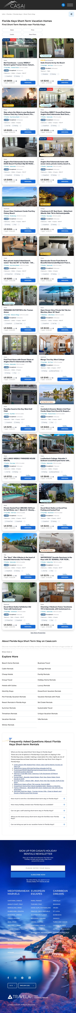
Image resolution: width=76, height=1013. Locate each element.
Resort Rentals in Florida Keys (14, 702)
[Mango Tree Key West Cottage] (56, 345)
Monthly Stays (7, 691)
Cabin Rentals (7, 669)
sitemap (11, 952)
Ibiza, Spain (12, 922)
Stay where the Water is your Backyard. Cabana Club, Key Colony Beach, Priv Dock (19, 113)
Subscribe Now (38, 875)
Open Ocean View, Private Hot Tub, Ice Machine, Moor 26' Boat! (56, 311)
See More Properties (38, 633)
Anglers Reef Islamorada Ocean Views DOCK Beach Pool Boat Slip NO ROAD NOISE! (19, 163)
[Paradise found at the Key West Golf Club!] (19, 394)
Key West (7, 67)
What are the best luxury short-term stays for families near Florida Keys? (35, 817)
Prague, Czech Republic (40, 911)
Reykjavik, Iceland (38, 918)
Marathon (44, 314)
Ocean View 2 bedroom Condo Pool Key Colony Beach (19, 212)
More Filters (32, 34)
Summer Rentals (9, 708)
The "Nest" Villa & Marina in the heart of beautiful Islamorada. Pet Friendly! (19, 558)
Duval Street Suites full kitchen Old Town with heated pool (17, 608)
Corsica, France (14, 932)
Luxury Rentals (44, 685)
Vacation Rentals (9, 719)
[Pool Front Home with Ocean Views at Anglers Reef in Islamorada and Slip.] (19, 345)
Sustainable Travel (45, 708)
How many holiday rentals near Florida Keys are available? (32, 804)
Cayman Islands (59, 925)
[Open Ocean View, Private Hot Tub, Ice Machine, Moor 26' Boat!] (56, 295)
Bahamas (56, 904)
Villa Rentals (43, 719)
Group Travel (7, 680)
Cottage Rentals (44, 669)
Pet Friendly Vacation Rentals (14, 697)
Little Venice (51, 314)
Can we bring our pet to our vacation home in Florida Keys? (32, 824)
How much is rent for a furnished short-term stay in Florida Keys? (34, 798)
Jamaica (56, 918)
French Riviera (14, 918)
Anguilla (56, 901)
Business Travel (44, 663)
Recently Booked (15, 940)
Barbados (57, 915)
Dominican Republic (61, 932)
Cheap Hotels (7, 674)
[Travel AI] (19, 996)
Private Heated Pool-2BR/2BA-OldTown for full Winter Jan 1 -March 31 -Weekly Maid (19, 509)
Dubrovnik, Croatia (16, 911)
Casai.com (16, 1005)
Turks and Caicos (60, 922)
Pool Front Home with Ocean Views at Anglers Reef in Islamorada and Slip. (18, 361)
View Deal (28, 82)
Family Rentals (44, 674)
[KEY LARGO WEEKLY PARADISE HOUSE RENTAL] (19, 444)
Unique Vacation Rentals (48, 714)
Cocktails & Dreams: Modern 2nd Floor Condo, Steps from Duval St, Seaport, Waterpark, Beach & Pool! (55, 410)
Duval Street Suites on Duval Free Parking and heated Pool (54, 509)
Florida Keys (13, 216)
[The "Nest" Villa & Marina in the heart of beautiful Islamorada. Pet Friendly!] (19, 543)
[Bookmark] (34, 40)
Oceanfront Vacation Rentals (49, 691)
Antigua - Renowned (61, 929)
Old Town (50, 65)
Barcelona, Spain (15, 908)
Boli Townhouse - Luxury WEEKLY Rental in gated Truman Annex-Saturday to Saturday (19, 64)
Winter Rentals (8, 725)
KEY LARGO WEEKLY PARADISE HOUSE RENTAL (19, 459)
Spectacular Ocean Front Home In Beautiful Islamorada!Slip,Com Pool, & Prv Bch (55, 262)
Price (32, 30)
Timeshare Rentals (9, 714)
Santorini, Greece (15, 901)
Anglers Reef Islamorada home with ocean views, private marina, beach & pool (55, 163)
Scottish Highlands (39, 915)
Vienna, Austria (37, 922)
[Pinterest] (22, 978)
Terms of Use (44, 881)
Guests (12, 34)
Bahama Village (15, 314)
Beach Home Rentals (10, 663)
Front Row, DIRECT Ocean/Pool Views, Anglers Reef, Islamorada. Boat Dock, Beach (55, 113)
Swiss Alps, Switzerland (41, 908)
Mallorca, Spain (14, 925)
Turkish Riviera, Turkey (17, 929)
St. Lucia (56, 911)
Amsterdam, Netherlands (41, 932)
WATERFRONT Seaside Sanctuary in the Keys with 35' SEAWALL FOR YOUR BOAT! (56, 558)
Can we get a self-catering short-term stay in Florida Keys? (32, 811)
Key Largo (49, 216)
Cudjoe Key (50, 562)
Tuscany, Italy (36, 904)
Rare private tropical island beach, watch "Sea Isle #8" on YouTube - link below (18, 262)
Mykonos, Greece (15, 915)
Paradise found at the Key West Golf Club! (18, 410)
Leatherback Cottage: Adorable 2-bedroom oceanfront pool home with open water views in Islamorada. (55, 459)
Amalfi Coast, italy (15, 904)
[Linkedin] (29, 978)
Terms (10, 948)
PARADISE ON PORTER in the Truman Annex (18, 311)
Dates (12, 30)
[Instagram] (15, 978)
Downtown (51, 512)
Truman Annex (15, 67)
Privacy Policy (31, 881)
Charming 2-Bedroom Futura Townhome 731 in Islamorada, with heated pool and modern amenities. (56, 608)
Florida (7, 117)
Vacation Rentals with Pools (49, 697)
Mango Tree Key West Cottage (53, 360)
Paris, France (36, 901)
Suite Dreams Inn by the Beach (53, 63)
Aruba (55, 908)
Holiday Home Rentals (47, 680)
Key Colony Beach (14, 117)
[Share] (71, 14)
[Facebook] (8, 978)
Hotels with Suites (9, 685)
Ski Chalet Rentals (45, 702)
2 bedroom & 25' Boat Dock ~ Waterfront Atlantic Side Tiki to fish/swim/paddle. (56, 212)
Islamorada (49, 117)
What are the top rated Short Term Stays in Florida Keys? (31, 752)
